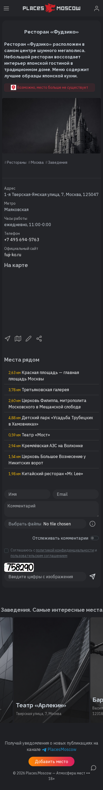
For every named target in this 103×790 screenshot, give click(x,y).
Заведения (57, 162)
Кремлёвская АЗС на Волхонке (45, 445)
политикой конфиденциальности (65, 550)
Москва (37, 162)
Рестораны (16, 162)
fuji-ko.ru (12, 254)
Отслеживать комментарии (60, 538)
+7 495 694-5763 (21, 239)
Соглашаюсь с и (54, 553)
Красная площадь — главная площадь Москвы (43, 375)
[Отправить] (92, 576)
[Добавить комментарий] (93, 767)
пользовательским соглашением (39, 555)
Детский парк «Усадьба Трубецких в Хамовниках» (50, 421)
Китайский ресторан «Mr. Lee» (45, 473)
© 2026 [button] (51, 773)
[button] (7, 338)
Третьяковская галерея (38, 389)
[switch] (94, 538)
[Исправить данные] (28, 338)
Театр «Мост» (29, 434)
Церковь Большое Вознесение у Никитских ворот (47, 459)
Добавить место (51, 761)
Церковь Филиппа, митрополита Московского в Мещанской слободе (47, 403)
